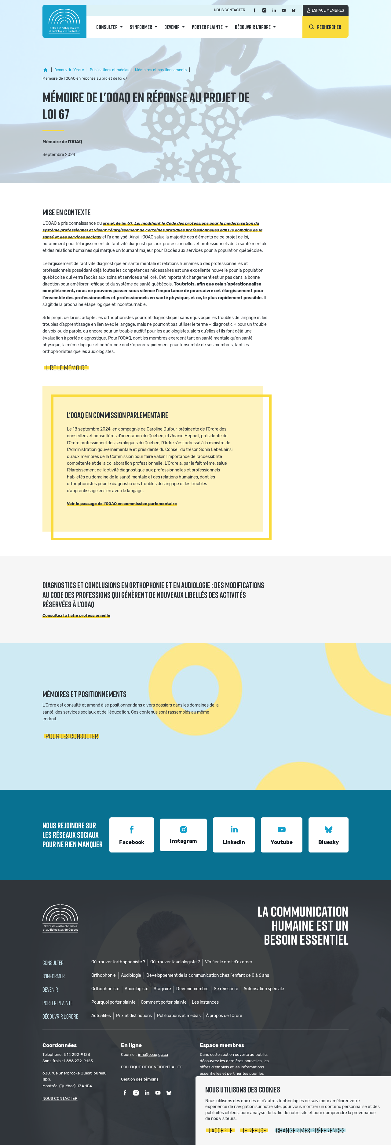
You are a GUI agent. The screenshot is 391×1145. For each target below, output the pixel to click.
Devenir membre (192, 988)
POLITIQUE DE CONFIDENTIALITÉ (152, 1067)
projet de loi (115, 223)
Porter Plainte (207, 27)
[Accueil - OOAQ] (45, 70)
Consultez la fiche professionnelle (76, 615)
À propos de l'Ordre (224, 1015)
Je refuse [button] (254, 1130)
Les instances (205, 1002)
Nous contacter (229, 10)
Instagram (183, 841)
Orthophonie (103, 975)
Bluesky (328, 842)
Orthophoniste (105, 988)
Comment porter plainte (164, 1002)
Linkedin (234, 842)
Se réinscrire (226, 988)
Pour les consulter (72, 736)
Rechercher (329, 27)
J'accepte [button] (220, 1130)
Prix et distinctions (134, 1015)
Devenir (172, 27)
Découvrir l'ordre (253, 27)
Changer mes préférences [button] (310, 1130)
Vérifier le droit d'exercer (228, 962)
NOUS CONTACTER (60, 1098)
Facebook (131, 842)
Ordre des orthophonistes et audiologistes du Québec (64, 21)
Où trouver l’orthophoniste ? (118, 962)
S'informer (141, 27)
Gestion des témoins (140, 1079)
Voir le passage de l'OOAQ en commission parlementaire (122, 503)
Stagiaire (162, 988)
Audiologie (131, 975)
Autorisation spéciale (263, 988)
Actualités (101, 1015)
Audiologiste (136, 988)
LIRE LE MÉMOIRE (66, 367)
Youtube (282, 842)
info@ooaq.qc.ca (153, 1054)
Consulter (107, 27)
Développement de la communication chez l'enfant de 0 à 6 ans (207, 975)
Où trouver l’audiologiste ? (175, 962)
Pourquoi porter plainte (113, 1002)
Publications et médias (179, 1015)
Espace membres (328, 10)
